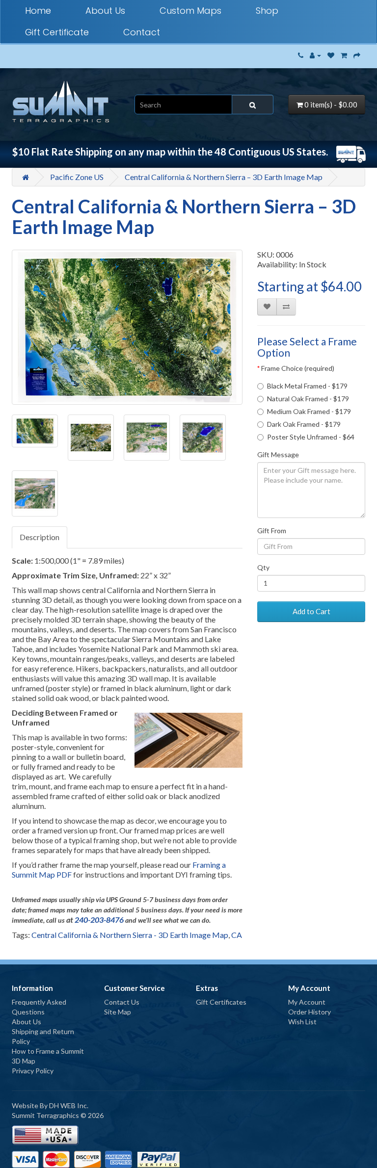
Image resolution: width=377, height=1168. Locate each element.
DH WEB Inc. (68, 1105)
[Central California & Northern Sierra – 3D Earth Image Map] (127, 327)
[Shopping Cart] (344, 55)
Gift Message (278, 454)
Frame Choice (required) (297, 368)
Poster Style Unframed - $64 (310, 437)
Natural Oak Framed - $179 (308, 398)
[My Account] (315, 55)
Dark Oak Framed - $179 (304, 424)
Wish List (302, 1021)
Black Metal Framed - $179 (307, 386)
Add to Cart (311, 611)
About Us (105, 10)
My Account (306, 1002)
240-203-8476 (99, 919)
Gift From (271, 530)
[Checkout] (356, 55)
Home (38, 10)
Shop (267, 10)
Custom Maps (190, 10)
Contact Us (121, 1002)
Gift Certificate (57, 32)
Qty (263, 567)
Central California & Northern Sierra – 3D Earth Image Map (224, 177)
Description (39, 537)
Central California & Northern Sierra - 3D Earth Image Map (129, 934)
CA (236, 934)
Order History (309, 1012)
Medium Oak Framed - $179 (309, 411)
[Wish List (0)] (330, 55)
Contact (141, 32)
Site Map (117, 1012)
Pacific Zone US (77, 177)
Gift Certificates (221, 1002)
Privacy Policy (33, 1070)
